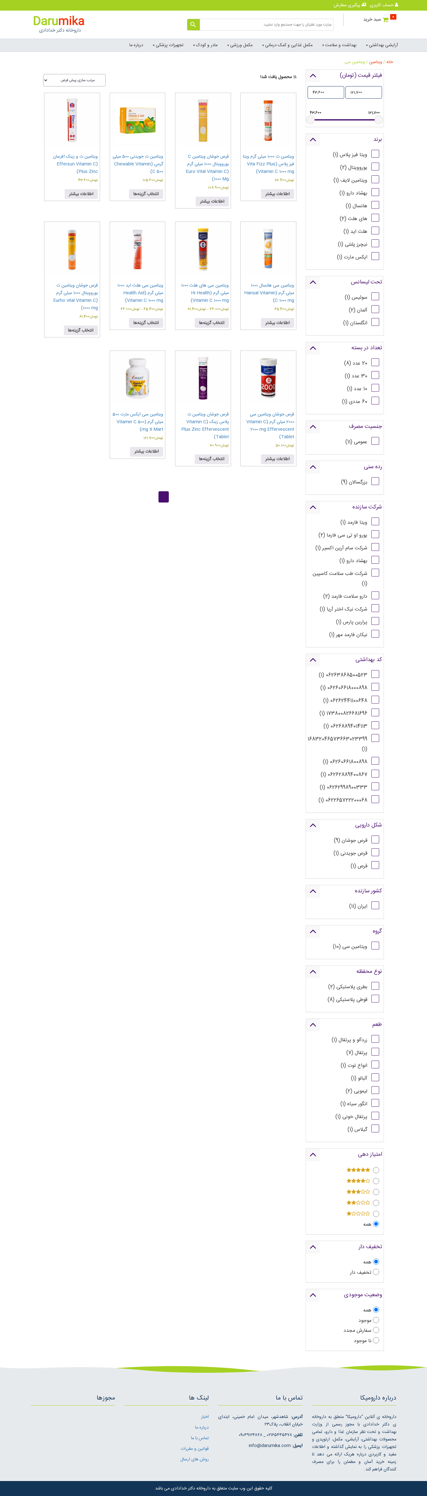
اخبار (205, 1417)
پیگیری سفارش (347, 5)
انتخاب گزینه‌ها (146, 194)
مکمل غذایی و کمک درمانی (289, 45)
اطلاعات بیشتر (277, 194)
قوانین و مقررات (195, 1449)
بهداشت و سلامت (340, 45)
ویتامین (375, 62)
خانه (389, 62)
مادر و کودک (207, 45)
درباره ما (136, 45)
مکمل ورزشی (241, 45)
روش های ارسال (194, 1459)
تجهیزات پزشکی (169, 45)
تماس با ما (200, 1438)
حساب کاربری (382, 5)
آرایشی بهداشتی (383, 45)
